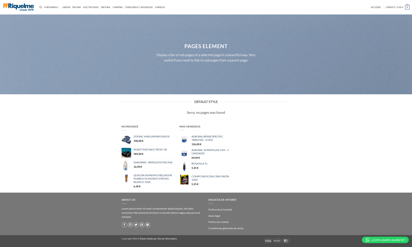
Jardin (66, 7)
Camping (118, 7)
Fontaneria (51, 7)
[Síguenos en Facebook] (124, 225)
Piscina (76, 7)
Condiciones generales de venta (225, 228)
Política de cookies (218, 221)
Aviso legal (214, 215)
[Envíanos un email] (142, 225)
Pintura (105, 7)
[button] (376, 7)
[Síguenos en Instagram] (130, 225)
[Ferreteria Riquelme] (18, 7)
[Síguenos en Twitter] (136, 225)
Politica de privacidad (220, 209)
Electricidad (91, 7)
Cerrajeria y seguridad (139, 7)
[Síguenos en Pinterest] (147, 225)
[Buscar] (40, 7)
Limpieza (160, 7)
